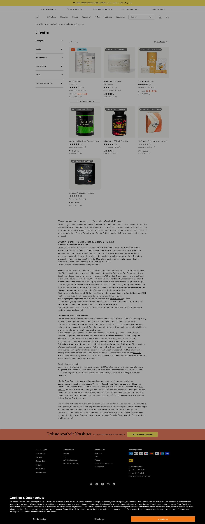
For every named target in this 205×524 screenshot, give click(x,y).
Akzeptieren (163, 519)
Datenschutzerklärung (90, 504)
